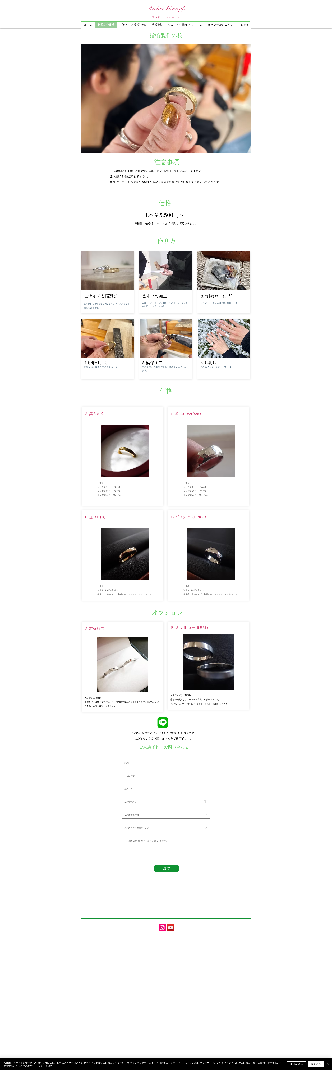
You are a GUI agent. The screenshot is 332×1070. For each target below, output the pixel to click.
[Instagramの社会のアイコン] (162, 927)
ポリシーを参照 (44, 1065)
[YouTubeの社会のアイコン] (170, 927)
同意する (316, 1064)
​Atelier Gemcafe (166, 8)
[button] (185, 25)
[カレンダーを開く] (205, 801)
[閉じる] (328, 1064)
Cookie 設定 (296, 1064)
